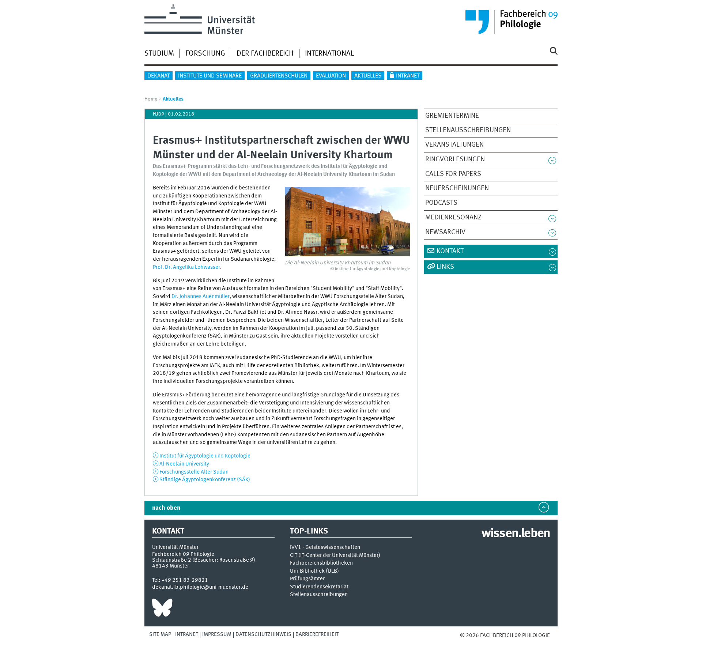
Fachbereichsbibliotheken (321, 563)
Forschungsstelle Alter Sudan (194, 472)
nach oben (166, 508)
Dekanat (158, 76)
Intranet (407, 76)
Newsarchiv (445, 232)
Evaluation (331, 76)
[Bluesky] (162, 609)
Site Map (160, 634)
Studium (159, 53)
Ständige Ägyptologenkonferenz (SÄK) (204, 480)
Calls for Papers (453, 174)
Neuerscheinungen (457, 188)
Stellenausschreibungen (468, 130)
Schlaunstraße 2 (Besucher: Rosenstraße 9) (203, 560)
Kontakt (450, 251)
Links (445, 267)
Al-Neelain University (184, 464)
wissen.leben (516, 533)
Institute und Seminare (210, 76)
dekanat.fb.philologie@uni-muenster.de (200, 587)
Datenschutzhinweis (263, 634)
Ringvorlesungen (455, 159)
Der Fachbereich (265, 53)
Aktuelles (367, 76)
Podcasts (441, 203)
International (329, 53)
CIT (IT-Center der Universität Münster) (335, 555)
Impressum (216, 634)
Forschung (205, 53)
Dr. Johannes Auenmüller (200, 296)
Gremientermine (452, 116)
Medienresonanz (453, 217)
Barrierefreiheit (317, 634)
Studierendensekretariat (319, 587)
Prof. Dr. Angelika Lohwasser (186, 267)
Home (150, 99)
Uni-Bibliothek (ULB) (314, 571)
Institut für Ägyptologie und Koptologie (204, 456)
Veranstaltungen (454, 145)
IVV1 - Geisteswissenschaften (325, 547)
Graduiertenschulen (278, 76)
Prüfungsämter (307, 579)
